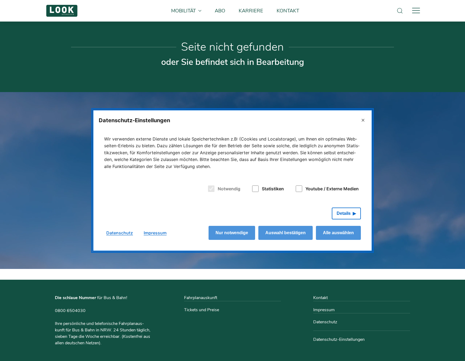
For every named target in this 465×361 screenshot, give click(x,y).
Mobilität (183, 10)
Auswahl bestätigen (285, 232)
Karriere (251, 10)
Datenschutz (325, 322)
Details (344, 213)
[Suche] (400, 11)
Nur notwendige (232, 232)
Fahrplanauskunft (200, 298)
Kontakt (288, 10)
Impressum (324, 310)
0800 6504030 (70, 311)
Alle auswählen (338, 232)
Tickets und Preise (201, 310)
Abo (220, 10)
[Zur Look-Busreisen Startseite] (62, 11)
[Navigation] (416, 11)
